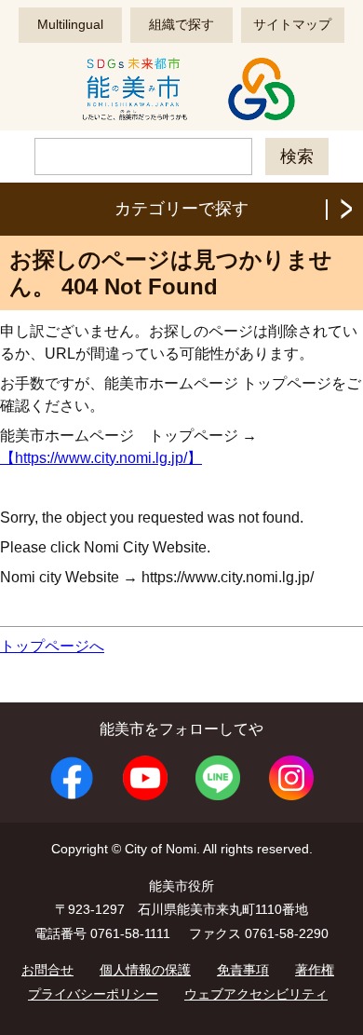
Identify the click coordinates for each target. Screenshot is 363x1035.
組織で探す (181, 24)
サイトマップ (292, 24)
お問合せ (47, 969)
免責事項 (243, 969)
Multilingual (70, 24)
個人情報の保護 (145, 969)
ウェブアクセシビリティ (256, 994)
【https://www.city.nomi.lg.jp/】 (101, 458)
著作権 (314, 969)
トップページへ (52, 646)
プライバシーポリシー (93, 994)
